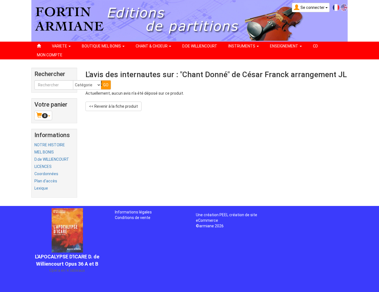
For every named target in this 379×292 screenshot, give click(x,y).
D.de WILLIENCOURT (51, 159)
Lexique (41, 188)
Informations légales (133, 212)
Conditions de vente (132, 217)
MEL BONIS (44, 152)
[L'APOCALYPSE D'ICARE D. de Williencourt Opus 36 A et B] (67, 230)
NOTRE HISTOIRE (49, 145)
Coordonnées (46, 174)
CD (315, 46)
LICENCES (43, 166)
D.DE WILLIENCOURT (199, 46)
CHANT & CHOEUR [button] (152, 46)
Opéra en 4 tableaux (67, 270)
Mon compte (49, 55)
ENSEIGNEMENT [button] (284, 46)
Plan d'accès (45, 181)
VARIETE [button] (60, 46)
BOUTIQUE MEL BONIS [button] (102, 46)
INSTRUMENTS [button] (242, 46)
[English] (344, 7)
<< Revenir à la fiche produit (113, 106)
